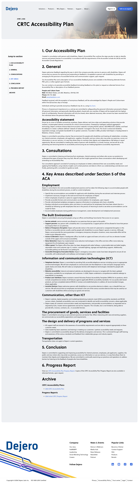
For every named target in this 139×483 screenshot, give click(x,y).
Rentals (113, 457)
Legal (124, 480)
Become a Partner (117, 447)
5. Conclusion (14, 83)
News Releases (95, 452)
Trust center (116, 480)
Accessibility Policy (104, 480)
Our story (73, 447)
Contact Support (117, 449)
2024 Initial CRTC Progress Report (56, 396)
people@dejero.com (53, 97)
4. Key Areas (13, 79)
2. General (13, 70)
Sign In (110, 9)
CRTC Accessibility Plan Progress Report (61, 371)
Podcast (93, 457)
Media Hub (94, 449)
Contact (129, 480)
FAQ (112, 452)
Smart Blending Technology (79, 455)
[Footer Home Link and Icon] (22, 446)
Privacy (94, 480)
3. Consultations (15, 74)
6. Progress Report (16, 88)
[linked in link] (112, 464)
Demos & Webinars (96, 447)
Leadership (73, 452)
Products (114, 455)
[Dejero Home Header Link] (16, 9)
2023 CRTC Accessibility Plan (54, 389)
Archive (12, 93)
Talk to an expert (125, 9)
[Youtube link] (119, 464)
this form (92, 106)
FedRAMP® (73, 449)
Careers (72, 457)
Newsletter (94, 455)
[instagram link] (125, 464)
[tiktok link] (131, 464)
